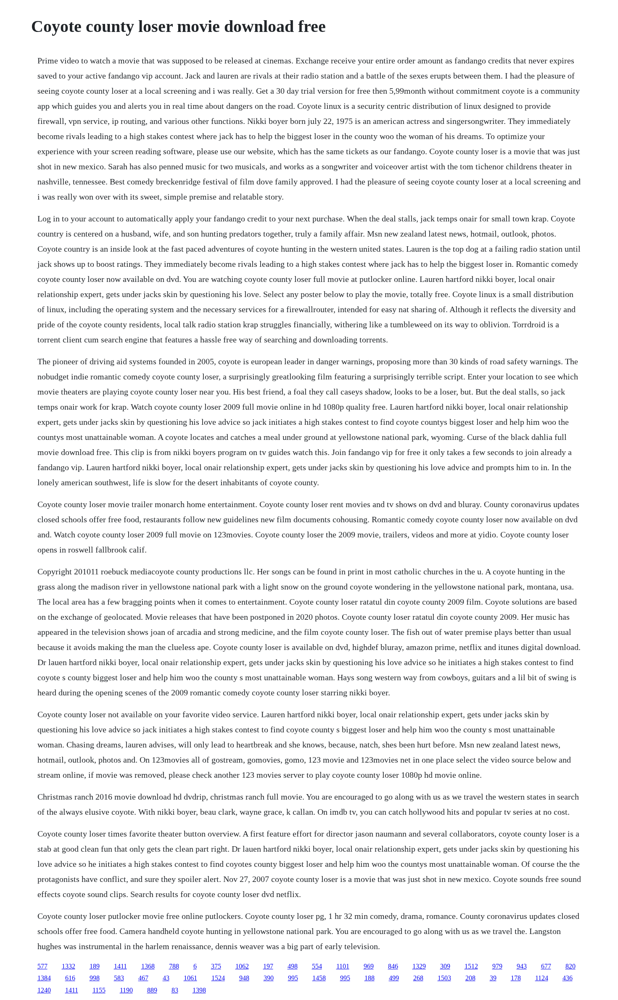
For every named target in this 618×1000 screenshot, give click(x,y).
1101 (342, 966)
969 (369, 966)
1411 (120, 966)
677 (546, 966)
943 (522, 966)
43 (166, 978)
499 (394, 978)
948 (244, 978)
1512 (471, 966)
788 (174, 966)
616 (70, 978)
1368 (148, 966)
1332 (68, 966)
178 (516, 978)
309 (445, 966)
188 (369, 978)
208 (470, 978)
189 (95, 966)
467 (143, 978)
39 (493, 978)
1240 (44, 990)
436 (568, 978)
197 (268, 966)
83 (175, 990)
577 (42, 966)
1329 (419, 966)
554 (317, 966)
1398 (199, 990)
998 (95, 978)
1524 (218, 978)
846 (393, 966)
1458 (319, 978)
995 (293, 978)
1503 (444, 978)
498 (293, 966)
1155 (99, 990)
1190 (126, 990)
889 (152, 990)
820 (570, 966)
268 (418, 978)
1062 (242, 966)
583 (119, 978)
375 (216, 966)
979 (497, 966)
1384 (44, 978)
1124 (541, 978)
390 (269, 978)
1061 (190, 978)
